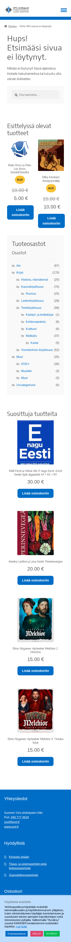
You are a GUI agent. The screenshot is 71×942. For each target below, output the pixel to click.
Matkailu (31, 335)
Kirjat (19, 272)
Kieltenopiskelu (36, 321)
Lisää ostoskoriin (20, 212)
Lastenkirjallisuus (32, 300)
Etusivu (12, 26)
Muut (19, 356)
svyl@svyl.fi (11, 822)
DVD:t (25, 363)
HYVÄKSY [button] (52, 933)
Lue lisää (21, 926)
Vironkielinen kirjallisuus (37, 349)
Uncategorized (25, 385)
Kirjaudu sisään (19, 856)
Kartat (34, 342)
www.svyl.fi (11, 826)
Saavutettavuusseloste (23, 875)
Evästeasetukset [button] (16, 933)
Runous (31, 293)
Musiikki (26, 371)
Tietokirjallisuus (31, 307)
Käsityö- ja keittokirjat (39, 314)
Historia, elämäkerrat (34, 279)
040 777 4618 (20, 817)
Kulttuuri (31, 328)
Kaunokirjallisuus (32, 286)
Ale (18, 265)
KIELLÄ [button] (37, 933)
